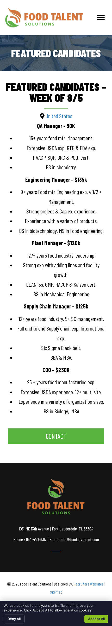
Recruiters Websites (89, 583)
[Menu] (101, 17)
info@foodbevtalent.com (79, 539)
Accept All (96, 619)
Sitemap (56, 591)
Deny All (14, 619)
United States (59, 115)
